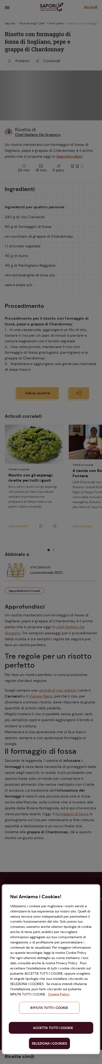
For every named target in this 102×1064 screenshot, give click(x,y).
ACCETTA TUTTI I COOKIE (53, 1028)
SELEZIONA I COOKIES (49, 1043)
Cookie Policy (59, 994)
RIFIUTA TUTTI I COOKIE (49, 1008)
